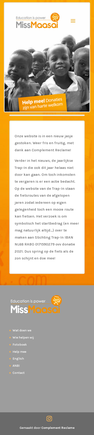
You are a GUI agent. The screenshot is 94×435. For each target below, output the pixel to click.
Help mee (19, 352)
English (18, 359)
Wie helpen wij (23, 337)
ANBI (16, 366)
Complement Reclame (58, 428)
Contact (19, 373)
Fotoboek (20, 345)
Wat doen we (22, 330)
